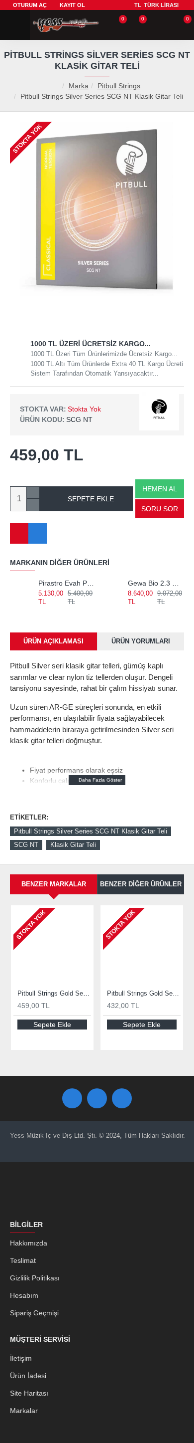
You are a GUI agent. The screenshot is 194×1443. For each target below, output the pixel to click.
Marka (79, 86)
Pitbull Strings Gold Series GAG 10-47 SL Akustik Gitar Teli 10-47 (54, 993)
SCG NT (26, 844)
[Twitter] (97, 1098)
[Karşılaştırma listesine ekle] (37, 533)
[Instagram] (122, 1098)
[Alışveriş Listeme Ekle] (19, 533)
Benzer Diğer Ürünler (141, 884)
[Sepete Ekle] (42, 613)
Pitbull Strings (118, 86)
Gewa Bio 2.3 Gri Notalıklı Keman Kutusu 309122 (156, 583)
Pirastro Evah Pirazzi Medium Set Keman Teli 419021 (66, 583)
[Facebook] (72, 1098)
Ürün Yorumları (140, 641)
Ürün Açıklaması (53, 641)
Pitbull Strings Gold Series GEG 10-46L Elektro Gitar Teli (144, 993)
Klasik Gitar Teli (73, 844)
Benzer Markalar (53, 884)
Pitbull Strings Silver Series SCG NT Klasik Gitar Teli (90, 831)
